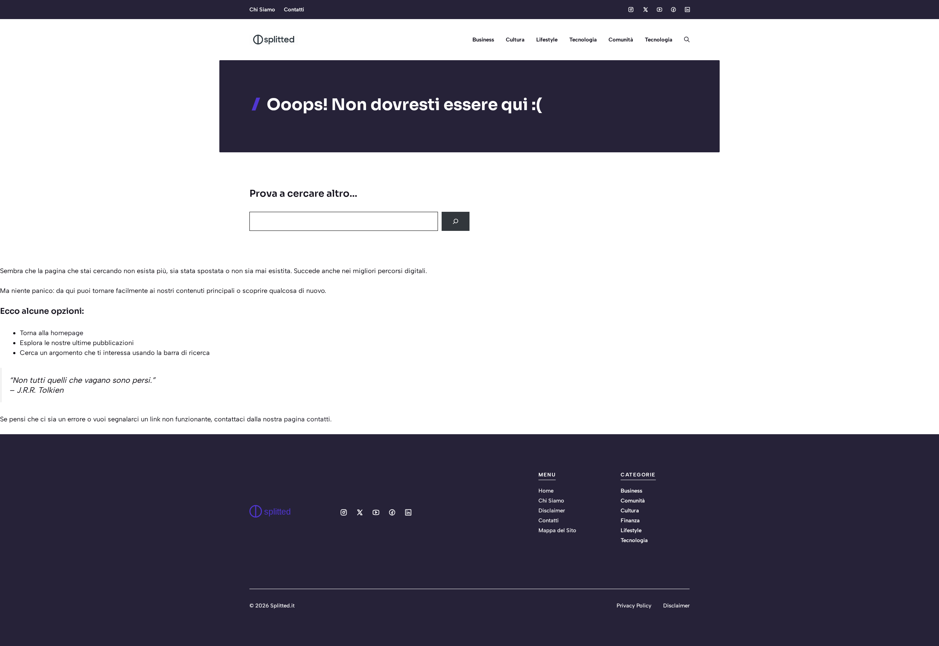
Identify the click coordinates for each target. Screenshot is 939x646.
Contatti (294, 9)
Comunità (621, 39)
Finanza (630, 520)
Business (483, 39)
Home (545, 490)
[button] (684, 39)
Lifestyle (547, 39)
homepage (67, 333)
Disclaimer (551, 510)
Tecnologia (583, 39)
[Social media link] (631, 9)
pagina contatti (307, 419)
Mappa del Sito (557, 530)
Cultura (515, 39)
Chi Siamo (262, 9)
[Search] (456, 221)
